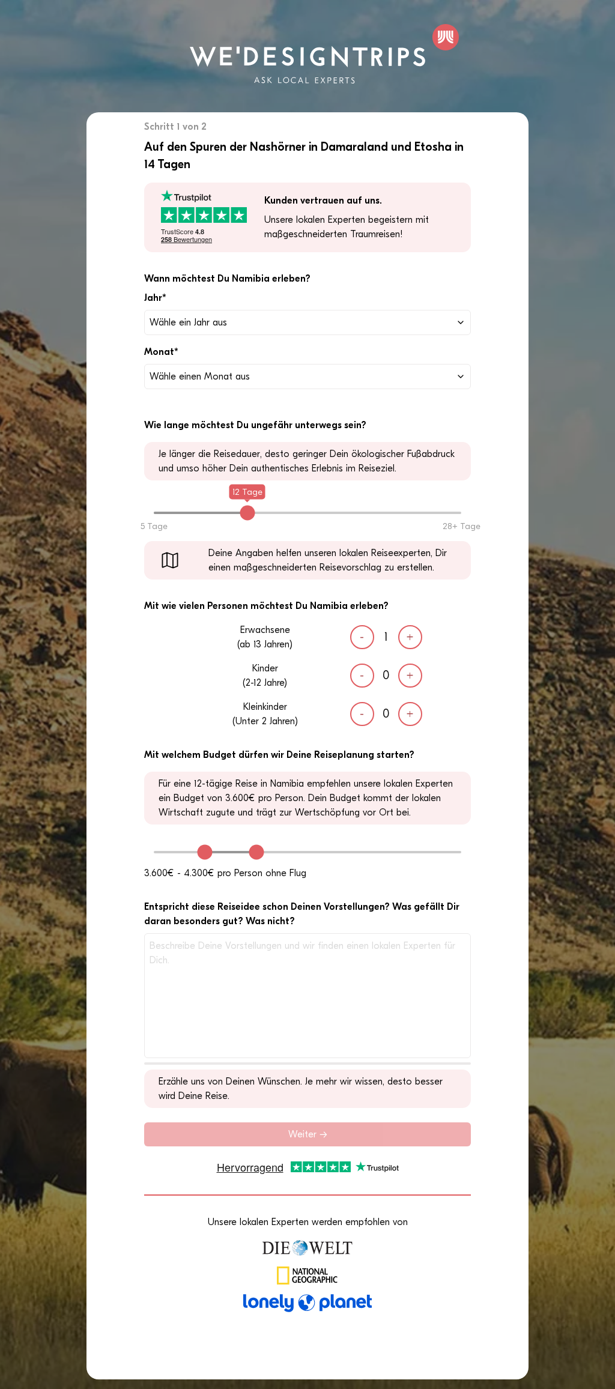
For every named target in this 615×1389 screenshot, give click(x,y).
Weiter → (307, 1134)
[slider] (247, 513)
